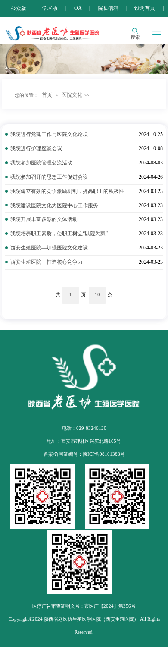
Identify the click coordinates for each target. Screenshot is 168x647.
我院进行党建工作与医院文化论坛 (49, 134)
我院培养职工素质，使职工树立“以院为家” (59, 233)
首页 (47, 95)
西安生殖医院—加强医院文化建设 (49, 248)
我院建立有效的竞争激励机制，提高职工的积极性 (67, 191)
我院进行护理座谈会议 (36, 148)
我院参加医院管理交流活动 (41, 163)
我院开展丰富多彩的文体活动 (44, 219)
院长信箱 (108, 8)
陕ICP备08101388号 (104, 454)
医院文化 (72, 95)
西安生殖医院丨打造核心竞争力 (46, 262)
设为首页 (144, 8)
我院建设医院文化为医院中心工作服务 (54, 205)
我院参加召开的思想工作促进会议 (49, 177)
